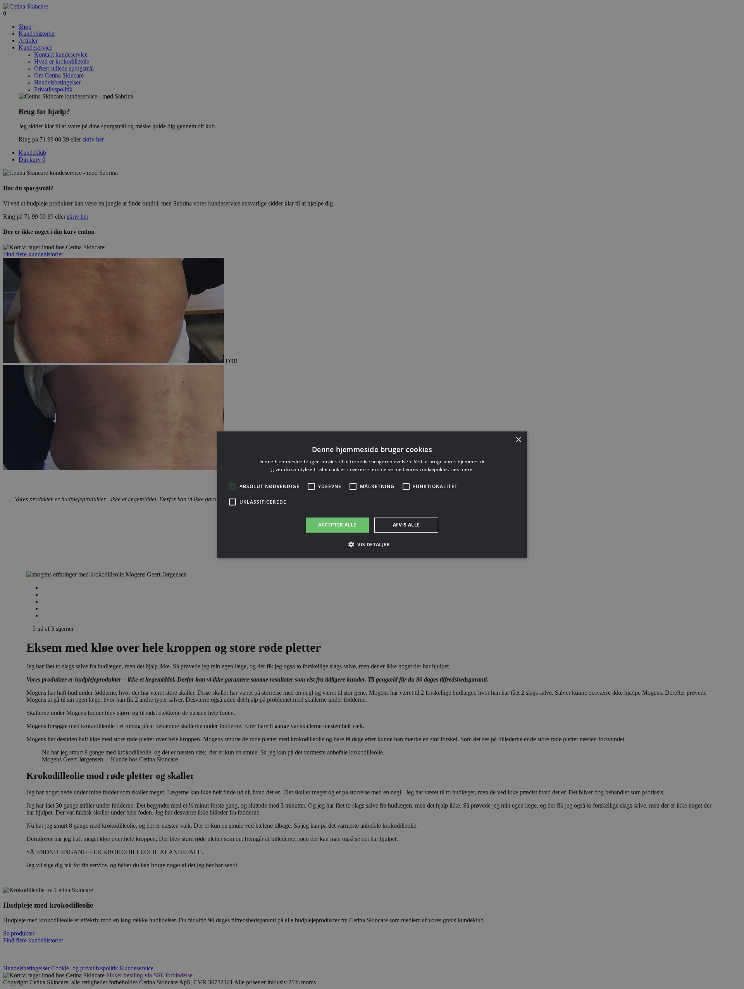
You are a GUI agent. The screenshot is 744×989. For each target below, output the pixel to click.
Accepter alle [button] (337, 524)
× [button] (518, 439)
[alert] (372, 494)
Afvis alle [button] (406, 524)
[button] (372, 544)
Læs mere (461, 469)
